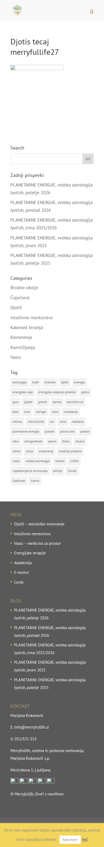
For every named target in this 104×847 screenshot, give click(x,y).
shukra (80, 441)
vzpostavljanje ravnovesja (30, 471)
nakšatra (78, 422)
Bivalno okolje (24, 287)
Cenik (18, 582)
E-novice (21, 572)
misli (63, 422)
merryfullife (36, 422)
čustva (35, 481)
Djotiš (16, 307)
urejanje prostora (70, 451)
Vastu (15, 357)
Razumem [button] (70, 839)
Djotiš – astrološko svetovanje (39, 523)
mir (52, 422)
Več (85, 839)
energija (79, 382)
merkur (17, 422)
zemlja (57, 471)
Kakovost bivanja (26, 327)
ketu (15, 412)
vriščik (74, 461)
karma (57, 402)
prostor (85, 431)
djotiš (64, 382)
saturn (52, 441)
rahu (16, 441)
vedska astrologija (37, 461)
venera (60, 461)
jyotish (42, 402)
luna (27, 412)
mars (55, 412)
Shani (66, 441)
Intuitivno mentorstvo (31, 318)
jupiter (28, 402)
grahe (85, 392)
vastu (16, 461)
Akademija (23, 562)
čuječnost (19, 481)
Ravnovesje (21, 337)
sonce (16, 451)
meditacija (71, 412)
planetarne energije (26, 431)
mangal (41, 412)
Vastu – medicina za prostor (37, 543)
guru (15, 402)
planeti (49, 431)
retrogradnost (33, 441)
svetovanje (46, 451)
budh (35, 382)
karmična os (75, 402)
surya (29, 451)
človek (72, 471)
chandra (50, 382)
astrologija (20, 382)
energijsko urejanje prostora (57, 392)
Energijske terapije (30, 552)
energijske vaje (23, 392)
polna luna (67, 431)
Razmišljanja (22, 347)
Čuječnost (20, 298)
